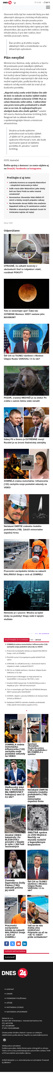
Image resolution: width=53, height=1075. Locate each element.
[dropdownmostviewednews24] (26, 711)
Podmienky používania (16, 998)
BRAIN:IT (7, 1062)
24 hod (38, 640)
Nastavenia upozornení (16, 1012)
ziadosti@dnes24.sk (40, 1035)
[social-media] (4, 1040)
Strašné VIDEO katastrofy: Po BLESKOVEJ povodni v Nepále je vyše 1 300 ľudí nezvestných (26, 684)
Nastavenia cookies (15, 1007)
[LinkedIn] (24, 944)
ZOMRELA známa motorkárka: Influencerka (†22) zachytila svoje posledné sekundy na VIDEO (27, 645)
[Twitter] (12, 944)
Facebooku (21, 168)
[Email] (18, 944)
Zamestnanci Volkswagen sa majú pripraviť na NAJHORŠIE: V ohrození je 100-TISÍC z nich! (24, 677)
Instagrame (35, 168)
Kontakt (10, 989)
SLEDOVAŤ (10, 957)
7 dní (31, 640)
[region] (15, 3)
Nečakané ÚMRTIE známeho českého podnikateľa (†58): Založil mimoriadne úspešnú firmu (26, 703)
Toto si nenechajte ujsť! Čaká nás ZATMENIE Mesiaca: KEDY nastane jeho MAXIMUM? (27, 690)
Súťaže (9, 1003)
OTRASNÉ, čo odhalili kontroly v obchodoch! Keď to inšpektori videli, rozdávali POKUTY (26, 664)
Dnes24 (11, 168)
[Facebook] (6, 944)
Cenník (9, 994)
